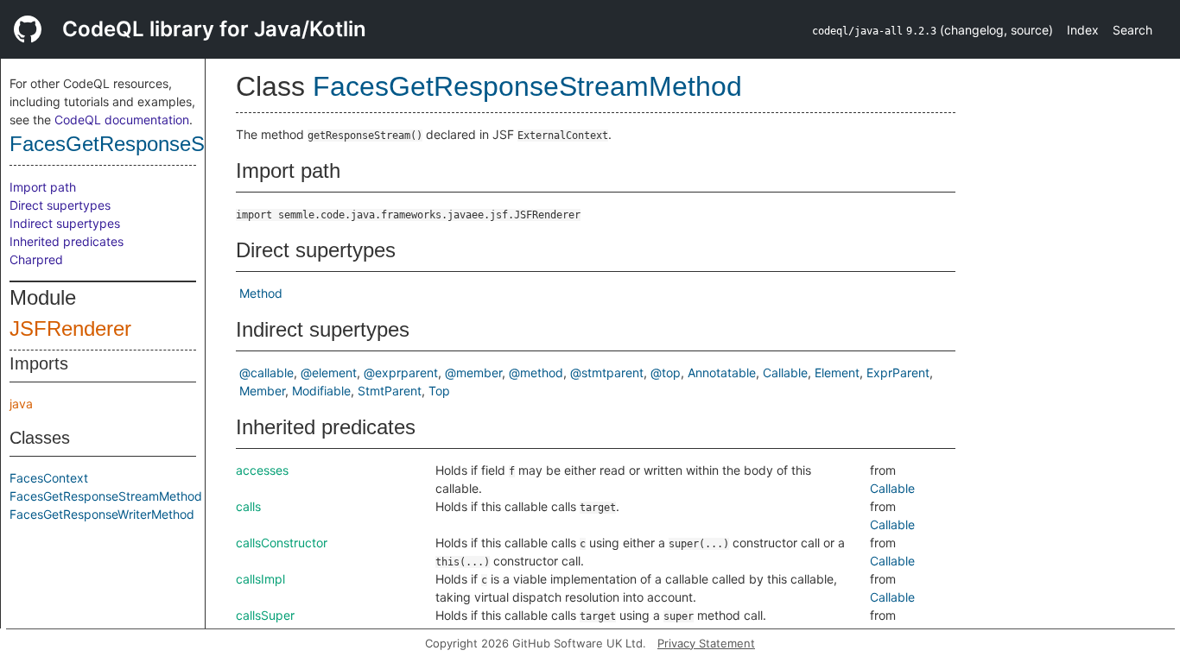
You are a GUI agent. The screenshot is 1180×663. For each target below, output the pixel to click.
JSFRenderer (70, 328)
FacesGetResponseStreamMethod (168, 143)
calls (248, 506)
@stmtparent (607, 372)
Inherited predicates (67, 241)
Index (1083, 29)
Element (837, 372)
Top (439, 390)
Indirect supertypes (65, 223)
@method (536, 372)
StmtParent (390, 390)
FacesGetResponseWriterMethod (102, 514)
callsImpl (260, 578)
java (21, 403)
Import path (43, 187)
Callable (785, 372)
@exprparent (401, 372)
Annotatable (722, 372)
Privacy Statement (706, 643)
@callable (266, 372)
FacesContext (49, 477)
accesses (262, 470)
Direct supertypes (60, 205)
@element (329, 372)
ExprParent (897, 372)
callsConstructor (281, 542)
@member (473, 372)
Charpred (36, 259)
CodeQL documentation (121, 119)
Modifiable (321, 390)
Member (262, 390)
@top (665, 372)
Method (260, 293)
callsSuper (265, 615)
